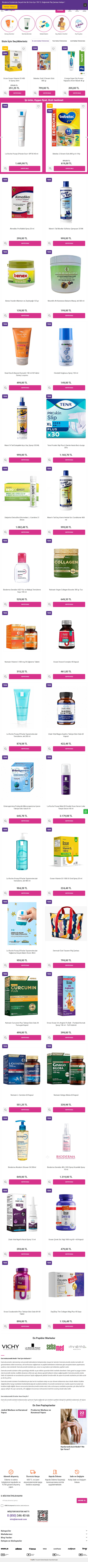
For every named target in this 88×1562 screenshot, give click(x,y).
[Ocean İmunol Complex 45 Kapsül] (49, 676)
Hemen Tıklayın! (10, 7)
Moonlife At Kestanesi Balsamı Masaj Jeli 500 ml (66, 301)
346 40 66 (18, 1515)
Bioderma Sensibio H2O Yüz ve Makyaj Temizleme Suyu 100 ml (22, 591)
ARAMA (60, 10)
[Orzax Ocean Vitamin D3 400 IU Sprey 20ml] (35, 93)
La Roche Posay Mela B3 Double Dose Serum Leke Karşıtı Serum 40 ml (66, 807)
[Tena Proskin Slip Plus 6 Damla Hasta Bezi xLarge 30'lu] (49, 460)
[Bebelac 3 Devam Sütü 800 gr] (50, 168)
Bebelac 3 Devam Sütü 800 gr (66, 154)
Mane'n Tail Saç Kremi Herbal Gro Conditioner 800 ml (66, 518)
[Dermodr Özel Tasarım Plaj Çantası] (49, 965)
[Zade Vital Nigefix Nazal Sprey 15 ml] (5, 1254)
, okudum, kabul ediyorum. (17, 1505)
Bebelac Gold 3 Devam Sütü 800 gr (73, 79)
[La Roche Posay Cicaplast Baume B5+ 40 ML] (5, 93)
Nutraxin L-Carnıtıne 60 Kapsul (22, 1095)
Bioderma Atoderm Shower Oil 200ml (22, 1167)
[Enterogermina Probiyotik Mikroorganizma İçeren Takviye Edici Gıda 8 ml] (5, 821)
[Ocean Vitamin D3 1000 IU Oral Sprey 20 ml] (49, 893)
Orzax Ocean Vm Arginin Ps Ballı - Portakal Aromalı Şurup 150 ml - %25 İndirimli (66, 1024)
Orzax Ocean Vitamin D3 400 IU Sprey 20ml (44, 79)
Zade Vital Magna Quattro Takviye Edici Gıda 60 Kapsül (66, 735)
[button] (1, 137)
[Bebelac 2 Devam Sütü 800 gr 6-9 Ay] (5, 168)
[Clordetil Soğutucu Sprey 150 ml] (49, 387)
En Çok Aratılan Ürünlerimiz (40, 41)
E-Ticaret (37, 1560)
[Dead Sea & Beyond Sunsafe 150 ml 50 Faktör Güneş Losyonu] (5, 387)
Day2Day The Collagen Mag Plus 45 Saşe (66, 1312)
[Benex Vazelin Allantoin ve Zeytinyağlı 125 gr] (5, 315)
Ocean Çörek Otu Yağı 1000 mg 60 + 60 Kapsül (66, 1240)
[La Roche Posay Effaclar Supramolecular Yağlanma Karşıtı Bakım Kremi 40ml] (5, 965)
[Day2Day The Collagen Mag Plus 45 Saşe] (49, 1326)
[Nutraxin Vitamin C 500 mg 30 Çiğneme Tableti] (5, 676)
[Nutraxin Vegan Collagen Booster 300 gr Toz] (49, 604)
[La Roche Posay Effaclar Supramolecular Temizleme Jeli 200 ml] (5, 748)
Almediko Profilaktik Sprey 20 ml (22, 229)
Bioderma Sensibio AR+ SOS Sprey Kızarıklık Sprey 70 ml (66, 1168)
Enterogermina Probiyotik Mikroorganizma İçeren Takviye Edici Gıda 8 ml (22, 807)
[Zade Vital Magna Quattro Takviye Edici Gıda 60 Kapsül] (49, 748)
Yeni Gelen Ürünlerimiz (59, 41)
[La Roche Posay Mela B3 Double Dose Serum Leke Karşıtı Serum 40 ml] (49, 821)
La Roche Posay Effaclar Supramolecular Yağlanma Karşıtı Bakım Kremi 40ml (22, 952)
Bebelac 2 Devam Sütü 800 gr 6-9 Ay (21, 154)
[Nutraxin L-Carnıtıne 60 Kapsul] (5, 1109)
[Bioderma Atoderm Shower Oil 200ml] (5, 1182)
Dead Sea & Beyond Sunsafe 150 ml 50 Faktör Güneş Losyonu (22, 374)
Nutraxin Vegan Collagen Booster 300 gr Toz (66, 590)
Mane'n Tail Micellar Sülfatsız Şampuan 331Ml (66, 229)
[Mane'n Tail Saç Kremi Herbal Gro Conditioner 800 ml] (49, 532)
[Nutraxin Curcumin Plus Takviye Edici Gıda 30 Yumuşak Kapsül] (5, 1037)
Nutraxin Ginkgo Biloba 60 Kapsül (66, 1095)
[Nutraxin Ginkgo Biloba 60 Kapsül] (49, 1109)
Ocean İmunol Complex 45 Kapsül (66, 662)
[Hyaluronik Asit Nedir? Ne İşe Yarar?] (74, 1427)
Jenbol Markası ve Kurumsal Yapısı (14, 1411)
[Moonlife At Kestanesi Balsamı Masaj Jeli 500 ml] (49, 315)
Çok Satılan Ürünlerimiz (77, 41)
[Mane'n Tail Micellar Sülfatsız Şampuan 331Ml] (49, 243)
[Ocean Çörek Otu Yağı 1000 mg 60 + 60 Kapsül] (49, 1254)
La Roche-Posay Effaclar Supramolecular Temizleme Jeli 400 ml (22, 880)
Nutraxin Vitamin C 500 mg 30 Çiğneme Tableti (22, 662)
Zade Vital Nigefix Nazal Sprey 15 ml (22, 1240)
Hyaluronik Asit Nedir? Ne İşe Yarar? (72, 1448)
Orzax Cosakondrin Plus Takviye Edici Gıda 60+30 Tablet (22, 1313)
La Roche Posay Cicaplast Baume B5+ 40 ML (14, 79)
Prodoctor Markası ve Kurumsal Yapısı (41, 1411)
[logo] (10, 10)
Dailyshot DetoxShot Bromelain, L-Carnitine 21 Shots (22, 518)
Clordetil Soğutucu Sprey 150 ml (66, 373)
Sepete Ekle (17, 93)
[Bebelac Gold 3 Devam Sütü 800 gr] (65, 93)
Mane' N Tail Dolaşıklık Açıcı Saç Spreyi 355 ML (22, 445)
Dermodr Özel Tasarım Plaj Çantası (66, 951)
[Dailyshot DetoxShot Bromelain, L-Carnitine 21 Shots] (5, 532)
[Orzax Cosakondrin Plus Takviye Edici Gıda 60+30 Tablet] (5, 1326)
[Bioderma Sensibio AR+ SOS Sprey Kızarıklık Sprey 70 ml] (49, 1182)
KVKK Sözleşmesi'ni (10, 1505)
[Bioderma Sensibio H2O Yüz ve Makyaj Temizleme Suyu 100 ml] (5, 604)
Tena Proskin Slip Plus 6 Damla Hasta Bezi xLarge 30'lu (66, 446)
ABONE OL (82, 1500)
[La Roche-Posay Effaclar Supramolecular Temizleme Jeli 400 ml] (5, 893)
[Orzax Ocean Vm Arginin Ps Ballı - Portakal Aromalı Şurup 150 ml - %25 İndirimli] (49, 1037)
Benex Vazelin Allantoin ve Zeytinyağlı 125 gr (22, 301)
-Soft (32, 1560)
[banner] (10, 1347)
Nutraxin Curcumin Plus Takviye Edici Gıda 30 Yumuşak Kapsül (22, 1024)
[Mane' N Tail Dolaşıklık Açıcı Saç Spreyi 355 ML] (5, 460)
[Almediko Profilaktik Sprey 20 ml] (5, 243)
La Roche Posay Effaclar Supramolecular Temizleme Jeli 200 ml (22, 735)
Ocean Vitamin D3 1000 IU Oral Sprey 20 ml (66, 879)
